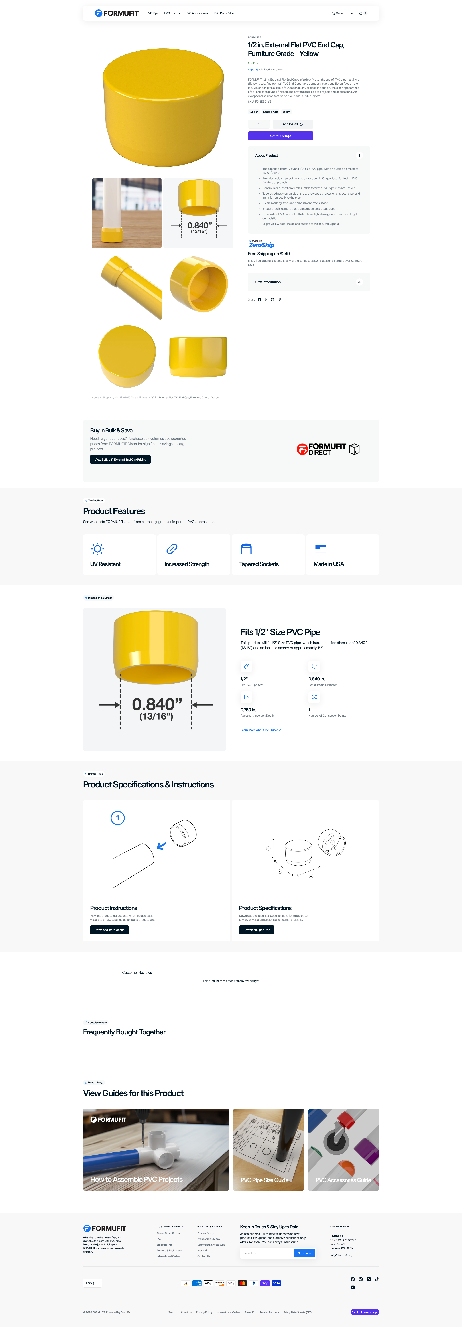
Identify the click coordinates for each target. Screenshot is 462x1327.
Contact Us (203, 1256)
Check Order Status (168, 1233)
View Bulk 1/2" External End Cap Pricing (120, 459)
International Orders (168, 1256)
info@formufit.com (342, 1255)
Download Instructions (110, 930)
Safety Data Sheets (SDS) (211, 1244)
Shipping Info (165, 1244)
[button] (338, 13)
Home (95, 397)
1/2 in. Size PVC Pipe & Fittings (130, 397)
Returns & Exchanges (169, 1250)
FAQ (159, 1238)
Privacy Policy (205, 1233)
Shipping (253, 69)
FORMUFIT (99, 1312)
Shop (106, 397)
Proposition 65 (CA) (209, 1238)
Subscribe (304, 1253)
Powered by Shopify (118, 1312)
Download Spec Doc (256, 930)
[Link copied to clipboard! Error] (279, 299)
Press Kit (202, 1250)
